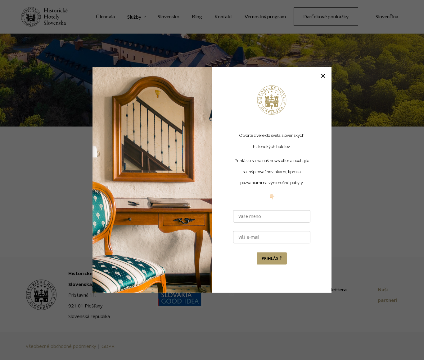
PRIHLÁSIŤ (272, 258)
